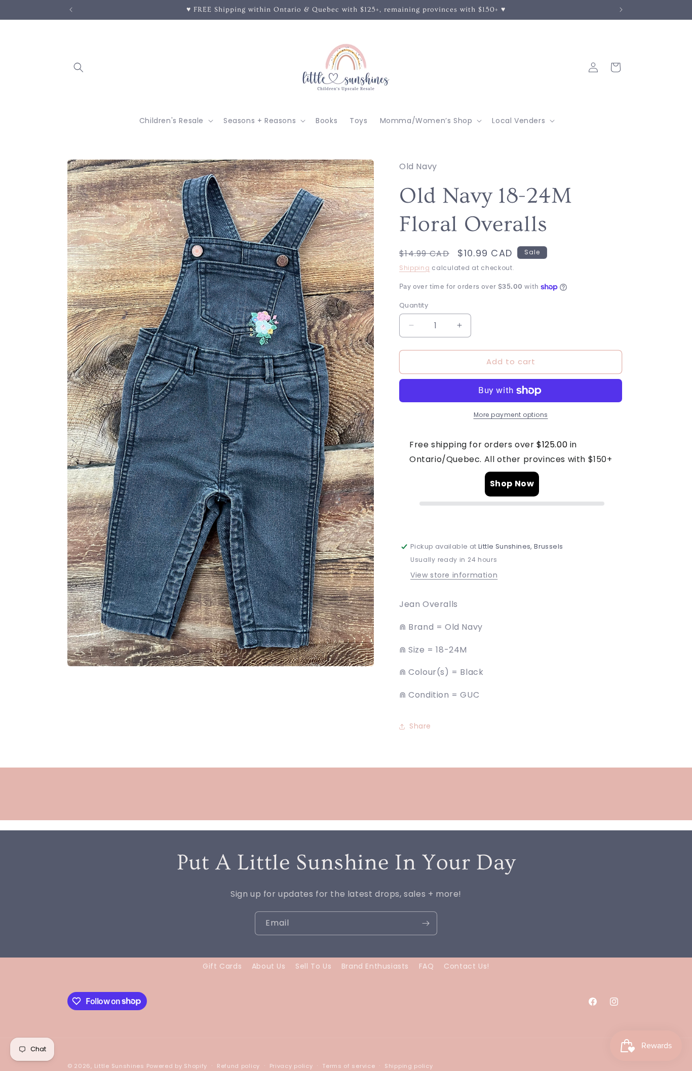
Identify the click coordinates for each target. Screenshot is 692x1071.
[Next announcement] (621, 9)
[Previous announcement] (71, 9)
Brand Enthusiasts (375, 966)
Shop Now (512, 483)
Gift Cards (222, 966)
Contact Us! (466, 966)
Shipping (414, 267)
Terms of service (348, 1065)
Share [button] (420, 726)
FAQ (426, 966)
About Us (269, 966)
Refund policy (238, 1065)
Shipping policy (409, 1065)
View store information (453, 575)
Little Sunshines (119, 1066)
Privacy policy (291, 1065)
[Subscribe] (425, 923)
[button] (78, 67)
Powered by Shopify (177, 1066)
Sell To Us (313, 966)
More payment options (511, 414)
